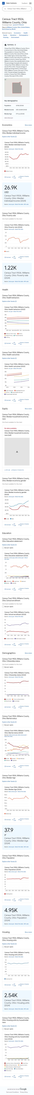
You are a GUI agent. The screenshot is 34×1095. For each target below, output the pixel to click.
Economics (17, 33)
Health (26, 33)
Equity (5, 35)
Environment (15, 37)
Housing (5, 37)
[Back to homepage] (3, 3)
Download (8, 177)
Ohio (18, 27)
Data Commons (11, 3)
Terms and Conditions (12, 1092)
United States (25, 27)
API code (15, 177)
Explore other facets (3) (9, 722)
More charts (28, 125)
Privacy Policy (24, 1092)
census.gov (11, 149)
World (13, 29)
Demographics (23, 35)
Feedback (24, 3)
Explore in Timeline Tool (24, 177)
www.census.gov (8, 118)
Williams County (12, 27)
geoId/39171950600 (18, 25)
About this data (19, 149)
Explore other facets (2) (9, 136)
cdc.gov (10, 311)
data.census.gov (19, 557)
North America (6, 29)
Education (13, 35)
